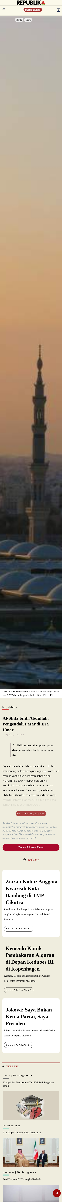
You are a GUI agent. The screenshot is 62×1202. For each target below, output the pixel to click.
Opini (28, 20)
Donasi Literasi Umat (31, 847)
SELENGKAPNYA (19, 928)
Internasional (11, 1125)
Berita (19, 20)
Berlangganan (32, 9)
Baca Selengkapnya (31, 813)
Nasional (9, 1172)
